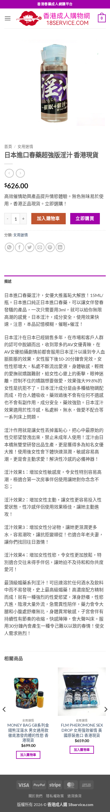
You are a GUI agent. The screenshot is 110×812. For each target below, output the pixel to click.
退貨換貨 (74, 796)
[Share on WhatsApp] (9, 247)
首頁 (8, 146)
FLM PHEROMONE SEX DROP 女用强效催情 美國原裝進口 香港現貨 (82, 730)
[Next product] (9, 173)
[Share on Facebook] (19, 247)
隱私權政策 (55, 796)
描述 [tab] (8, 281)
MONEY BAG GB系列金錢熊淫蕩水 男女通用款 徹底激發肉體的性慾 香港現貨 (28, 732)
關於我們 (35, 796)
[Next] (105, 720)
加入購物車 (48, 218)
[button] (7, 18)
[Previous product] (20, 173)
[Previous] (4, 720)
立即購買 (85, 218)
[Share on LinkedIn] (60, 247)
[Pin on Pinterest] (50, 247)
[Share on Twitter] (29, 247)
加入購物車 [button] (28, 755)
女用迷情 (25, 146)
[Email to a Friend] (40, 247)
